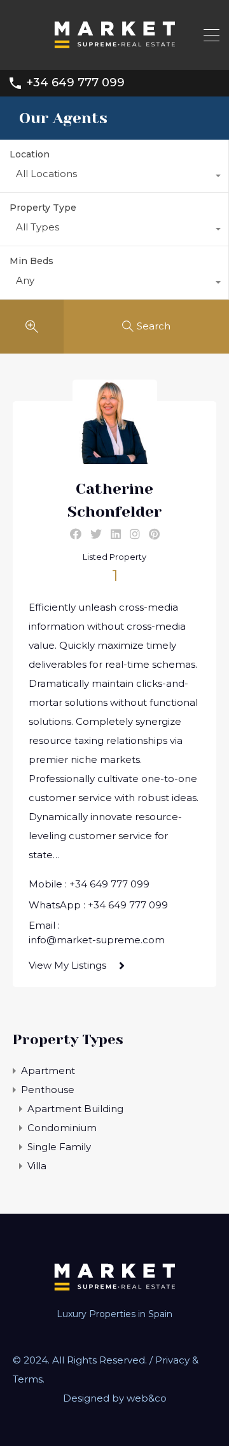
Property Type (43, 207)
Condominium (62, 1128)
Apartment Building (75, 1109)
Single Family (59, 1147)
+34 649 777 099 (76, 83)
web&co (147, 1398)
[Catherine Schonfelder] (115, 458)
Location (30, 154)
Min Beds (31, 261)
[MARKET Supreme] (114, 54)
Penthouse (47, 1090)
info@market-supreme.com (97, 940)
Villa (36, 1166)
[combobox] (114, 177)
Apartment (48, 1071)
